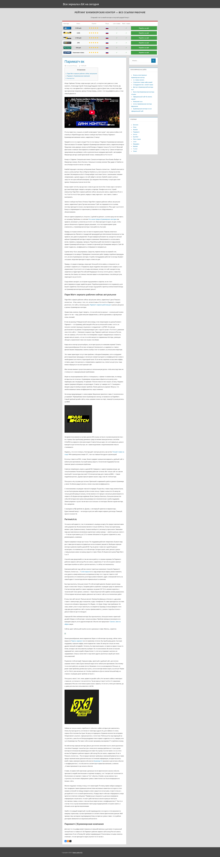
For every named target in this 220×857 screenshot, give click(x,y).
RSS (81, 852)
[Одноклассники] (68, 841)
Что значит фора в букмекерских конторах (103, 219)
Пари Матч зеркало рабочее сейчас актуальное (81, 73)
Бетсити (135, 125)
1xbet (134, 141)
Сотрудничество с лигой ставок (143, 85)
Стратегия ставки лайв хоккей (142, 82)
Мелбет (135, 146)
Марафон (136, 144)
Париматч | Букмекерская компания (77, 76)
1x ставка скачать (138, 80)
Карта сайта (76, 852)
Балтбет (135, 137)
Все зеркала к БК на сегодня (81, 4)
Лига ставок (137, 139)
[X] (70, 841)
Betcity (135, 134)
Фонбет (135, 129)
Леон (134, 127)
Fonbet (135, 149)
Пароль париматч (77, 641)
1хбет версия (85, 572)
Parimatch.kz (69, 78)
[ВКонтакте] (66, 841)
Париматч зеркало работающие (100, 305)
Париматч (136, 132)
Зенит (135, 151)
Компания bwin (138, 101)
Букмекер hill (98, 761)
